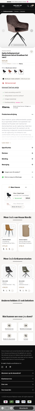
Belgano (5, 281)
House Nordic (6, 51)
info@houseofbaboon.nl (11, 363)
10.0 (22, 102)
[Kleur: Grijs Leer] (15, 71)
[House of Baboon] (17, 6)
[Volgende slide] (31, 30)
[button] (3, 6)
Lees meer (5, 143)
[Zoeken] (28, 6)
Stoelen (16, 11)
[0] (32, 6)
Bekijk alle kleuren (17, 207)
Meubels (22, 11)
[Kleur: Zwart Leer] (4, 71)
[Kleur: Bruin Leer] (9, 71)
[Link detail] (2, 367)
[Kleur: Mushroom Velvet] (21, 71)
